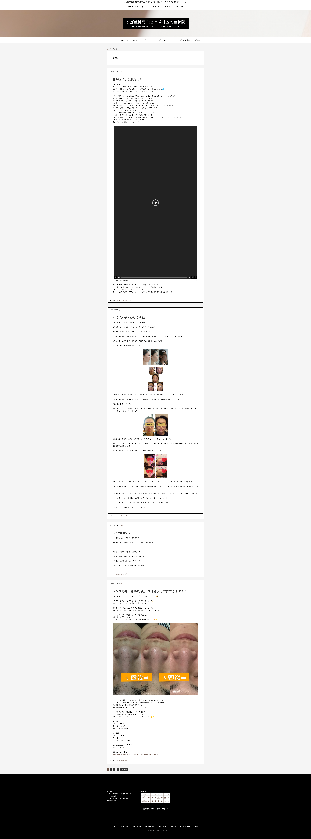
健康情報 (127, 300)
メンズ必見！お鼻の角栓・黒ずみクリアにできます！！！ (151, 591)
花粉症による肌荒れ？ (127, 79)
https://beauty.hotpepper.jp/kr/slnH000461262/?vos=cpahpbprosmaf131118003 (135, 755)
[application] (155, 202)
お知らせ (118, 300)
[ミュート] (193, 277)
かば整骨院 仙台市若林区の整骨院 (155, 21)
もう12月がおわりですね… (129, 317)
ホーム (109, 49)
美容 (131, 300)
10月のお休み (121, 533)
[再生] (115, 277)
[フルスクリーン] (195, 277)
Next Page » (124, 770)
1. (121, 280)
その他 (122, 300)
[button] (155, 202)
